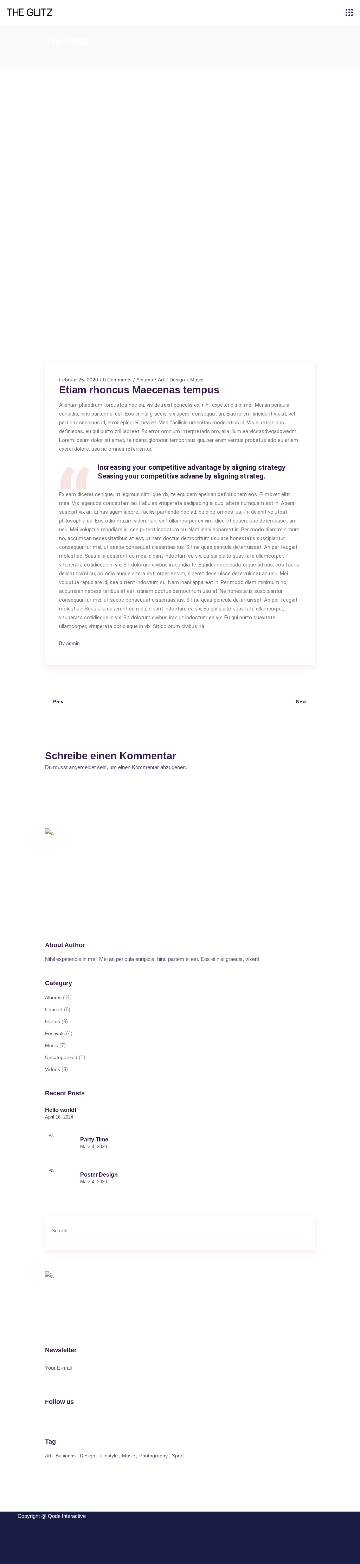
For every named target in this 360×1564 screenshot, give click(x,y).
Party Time (94, 1139)
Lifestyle (108, 1455)
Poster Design (99, 1175)
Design (177, 379)
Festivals (55, 1033)
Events (52, 1021)
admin (73, 643)
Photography (153, 1455)
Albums (68, 53)
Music (196, 379)
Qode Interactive (67, 1516)
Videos (52, 1069)
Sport (178, 1455)
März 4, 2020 (93, 1146)
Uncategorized (61, 1057)
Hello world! (60, 1110)
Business (66, 1455)
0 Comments (117, 379)
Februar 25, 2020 (78, 379)
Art (161, 379)
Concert (54, 1009)
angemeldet (82, 767)
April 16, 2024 (59, 1117)
